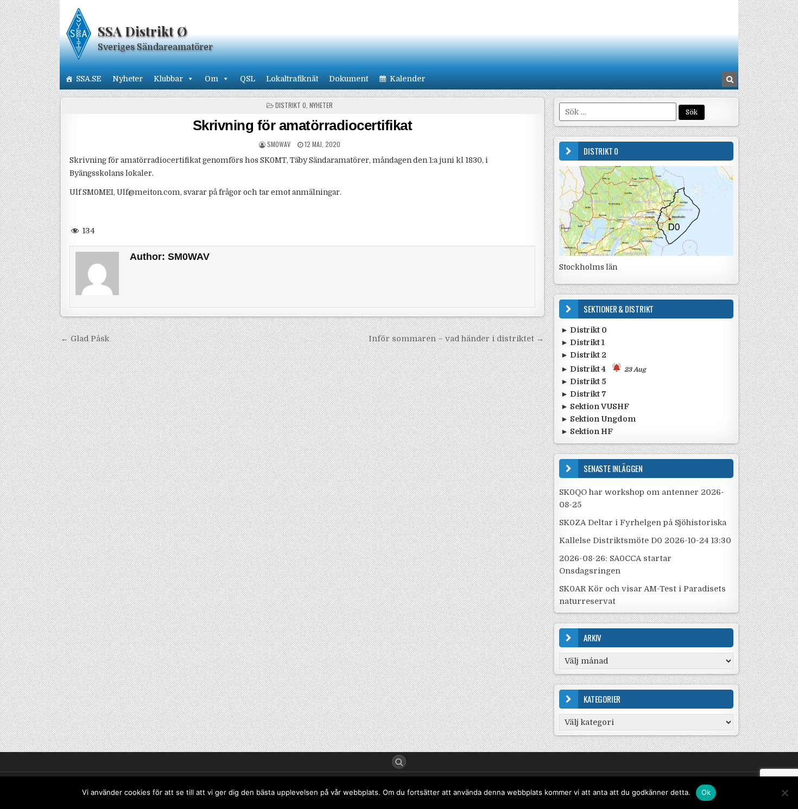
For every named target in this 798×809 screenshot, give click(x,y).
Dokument (348, 78)
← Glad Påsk (85, 338)
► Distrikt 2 (583, 355)
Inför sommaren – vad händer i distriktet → (456, 338)
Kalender (407, 78)
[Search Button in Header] (729, 79)
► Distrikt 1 (583, 342)
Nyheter (127, 78)
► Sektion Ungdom (598, 419)
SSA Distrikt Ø (142, 31)
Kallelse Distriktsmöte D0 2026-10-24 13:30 (645, 540)
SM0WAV (278, 144)
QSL (247, 78)
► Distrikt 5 (583, 381)
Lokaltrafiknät (292, 78)
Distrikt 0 (290, 105)
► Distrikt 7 (583, 394)
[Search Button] (399, 762)
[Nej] (784, 792)
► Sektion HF (587, 431)
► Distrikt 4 (603, 369)
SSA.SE (89, 78)
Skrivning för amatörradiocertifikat (303, 125)
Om (211, 78)
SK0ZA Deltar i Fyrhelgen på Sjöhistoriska (642, 522)
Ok (706, 792)
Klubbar (168, 78)
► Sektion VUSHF (595, 406)
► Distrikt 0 (584, 330)
